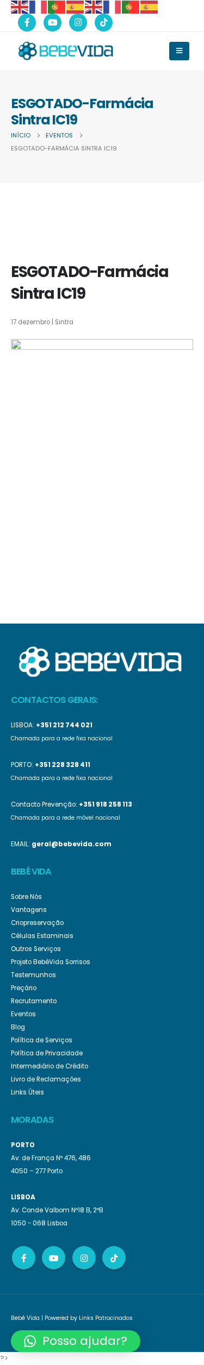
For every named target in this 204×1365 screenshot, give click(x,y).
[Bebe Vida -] (65, 50)
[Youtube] (52, 23)
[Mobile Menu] (179, 51)
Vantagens (29, 909)
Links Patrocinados (106, 1318)
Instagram (84, 1257)
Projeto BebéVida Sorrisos (50, 962)
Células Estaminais (42, 936)
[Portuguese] (57, 6)
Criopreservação (37, 923)
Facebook (23, 1257)
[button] (75, 1341)
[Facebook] (27, 23)
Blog (18, 1027)
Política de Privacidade (47, 1053)
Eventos (23, 1014)
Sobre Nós (26, 896)
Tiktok (114, 1257)
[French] (38, 6)
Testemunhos (33, 975)
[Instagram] (78, 23)
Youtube (53, 1257)
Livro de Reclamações (46, 1079)
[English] (20, 6)
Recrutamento (34, 1001)
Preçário (23, 988)
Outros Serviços (36, 949)
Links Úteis (27, 1092)
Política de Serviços (41, 1040)
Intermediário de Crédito (49, 1066)
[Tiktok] (104, 23)
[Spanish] (75, 6)
